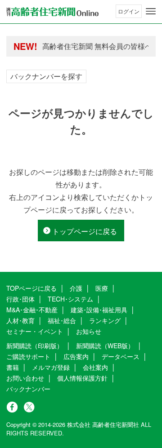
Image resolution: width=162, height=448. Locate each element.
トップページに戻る (84, 231)
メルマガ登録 (51, 367)
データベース (121, 356)
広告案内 (76, 356)
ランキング (105, 320)
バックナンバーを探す (46, 76)
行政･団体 (20, 298)
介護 (76, 288)
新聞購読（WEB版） (105, 345)
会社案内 (95, 367)
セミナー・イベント (34, 331)
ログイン (129, 11)
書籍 (12, 367)
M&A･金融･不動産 (32, 309)
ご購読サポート (28, 356)
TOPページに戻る (31, 288)
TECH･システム (70, 298)
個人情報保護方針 (82, 377)
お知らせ (88, 331)
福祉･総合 (62, 320)
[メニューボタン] (151, 11)
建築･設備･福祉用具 (99, 309)
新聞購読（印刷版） (34, 345)
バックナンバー (28, 388)
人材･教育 (20, 320)
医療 (101, 288)
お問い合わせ (25, 377)
